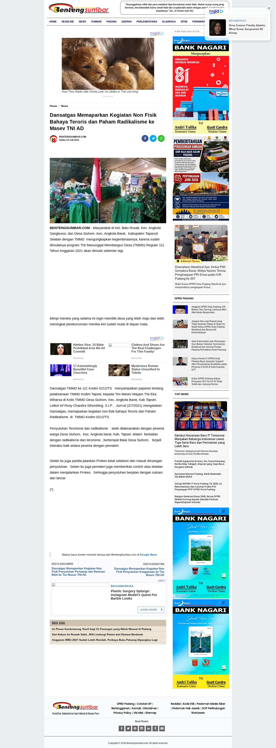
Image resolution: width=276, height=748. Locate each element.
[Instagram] (142, 728)
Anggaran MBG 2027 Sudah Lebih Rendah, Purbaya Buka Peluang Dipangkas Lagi (105, 640)
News (82, 21)
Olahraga (169, 21)
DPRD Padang (125, 704)
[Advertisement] (108, 282)
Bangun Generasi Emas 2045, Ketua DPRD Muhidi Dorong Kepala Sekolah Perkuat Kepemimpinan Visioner (197, 499)
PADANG (111, 21)
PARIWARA (198, 21)
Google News (148, 554)
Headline (68, 21)
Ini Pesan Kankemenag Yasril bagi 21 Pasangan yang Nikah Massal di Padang (101, 629)
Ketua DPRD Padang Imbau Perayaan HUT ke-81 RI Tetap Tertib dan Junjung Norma (207, 381)
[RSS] (162, 728)
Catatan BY (144, 704)
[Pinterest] (135, 728)
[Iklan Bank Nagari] (201, 597)
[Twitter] (128, 728)
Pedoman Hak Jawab (186, 708)
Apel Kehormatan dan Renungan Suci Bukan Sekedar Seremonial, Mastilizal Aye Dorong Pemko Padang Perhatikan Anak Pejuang (209, 345)
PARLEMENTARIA (146, 21)
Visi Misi (138, 713)
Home (53, 21)
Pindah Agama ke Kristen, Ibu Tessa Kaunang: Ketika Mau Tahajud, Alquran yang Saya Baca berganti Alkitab (200, 464)
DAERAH (126, 21)
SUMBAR (96, 21)
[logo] (76, 709)
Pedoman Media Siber (211, 704)
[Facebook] (121, 728)
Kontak (136, 708)
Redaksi (176, 704)
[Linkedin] (148, 728)
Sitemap (150, 713)
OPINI (184, 21)
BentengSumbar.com (137, 743)
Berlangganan (121, 708)
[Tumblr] (155, 728)
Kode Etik (189, 704)
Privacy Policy (122, 713)
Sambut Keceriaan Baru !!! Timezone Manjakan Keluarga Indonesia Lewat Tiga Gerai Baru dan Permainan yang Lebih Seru (200, 441)
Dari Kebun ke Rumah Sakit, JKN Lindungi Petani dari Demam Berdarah (97, 634)
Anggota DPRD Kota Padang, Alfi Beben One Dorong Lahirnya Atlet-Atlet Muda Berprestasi (209, 309)
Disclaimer (150, 708)
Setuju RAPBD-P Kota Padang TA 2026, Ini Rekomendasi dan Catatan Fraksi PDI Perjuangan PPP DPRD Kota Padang (198, 486)
